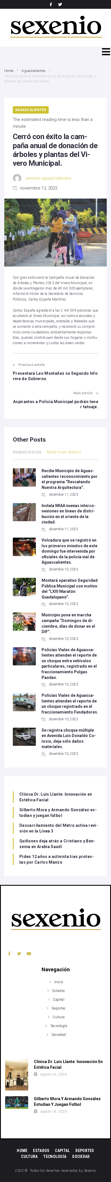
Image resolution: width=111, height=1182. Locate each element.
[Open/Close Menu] (106, 52)
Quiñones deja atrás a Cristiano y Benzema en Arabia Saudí (57, 844)
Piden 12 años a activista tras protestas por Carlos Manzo (56, 859)
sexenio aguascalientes (48, 178)
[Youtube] (29, 953)
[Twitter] (60, 5)
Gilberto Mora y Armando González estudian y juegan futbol (58, 813)
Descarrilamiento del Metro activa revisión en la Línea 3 (58, 828)
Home (8, 71)
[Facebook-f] (51, 5)
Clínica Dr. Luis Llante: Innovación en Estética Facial (55, 797)
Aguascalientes (34, 71)
